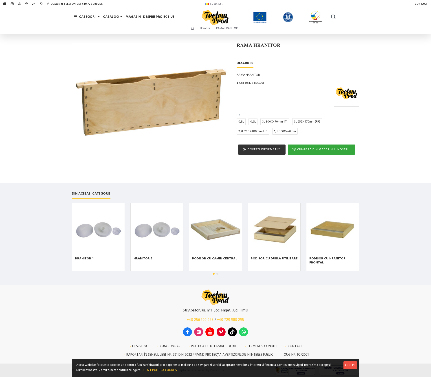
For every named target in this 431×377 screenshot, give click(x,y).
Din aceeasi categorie (91, 194)
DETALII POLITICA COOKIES (159, 370)
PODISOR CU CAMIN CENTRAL (214, 258)
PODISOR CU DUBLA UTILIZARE (274, 258)
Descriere (245, 63)
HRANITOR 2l (143, 258)
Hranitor (205, 28)
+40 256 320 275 (200, 319)
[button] (214, 274)
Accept (350, 365)
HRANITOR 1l (84, 258)
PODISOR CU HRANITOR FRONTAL (327, 260)
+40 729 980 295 (230, 319)
